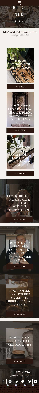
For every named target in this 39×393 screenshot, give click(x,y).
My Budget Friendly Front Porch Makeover (20, 63)
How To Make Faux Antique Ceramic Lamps (19, 340)
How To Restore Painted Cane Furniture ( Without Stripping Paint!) (19, 203)
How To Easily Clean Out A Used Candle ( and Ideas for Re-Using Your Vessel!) (19, 251)
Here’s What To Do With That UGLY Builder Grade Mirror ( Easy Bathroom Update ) (20, 156)
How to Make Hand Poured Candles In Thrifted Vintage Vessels (19, 298)
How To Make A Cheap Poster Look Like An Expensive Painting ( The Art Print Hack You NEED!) (20, 114)
